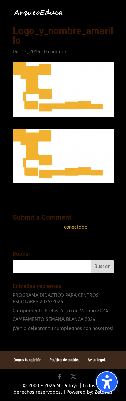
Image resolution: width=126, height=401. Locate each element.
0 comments (58, 52)
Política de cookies (64, 360)
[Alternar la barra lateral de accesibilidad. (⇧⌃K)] (107, 382)
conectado (75, 227)
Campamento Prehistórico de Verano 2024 (60, 311)
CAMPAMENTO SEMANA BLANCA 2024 (54, 319)
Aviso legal (96, 360)
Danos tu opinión (27, 360)
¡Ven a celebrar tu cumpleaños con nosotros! (63, 328)
